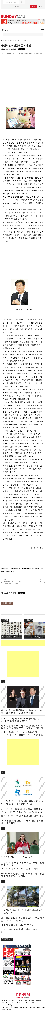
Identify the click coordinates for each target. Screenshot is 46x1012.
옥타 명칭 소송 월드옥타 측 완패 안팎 (19, 869)
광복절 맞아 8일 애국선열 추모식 (17, 925)
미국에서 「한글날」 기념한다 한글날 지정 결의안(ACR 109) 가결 (12, 636)
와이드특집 (39, 53)
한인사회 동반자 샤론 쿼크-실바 (17, 857)
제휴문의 (31, 1000)
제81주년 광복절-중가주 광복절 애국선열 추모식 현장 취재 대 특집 (23, 919)
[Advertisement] (23, 643)
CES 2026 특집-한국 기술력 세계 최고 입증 (22, 816)
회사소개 (4, 1000)
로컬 (7, 40)
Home (3, 40)
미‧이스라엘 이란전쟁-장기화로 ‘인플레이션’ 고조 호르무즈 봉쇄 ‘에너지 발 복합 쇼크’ (22, 812)
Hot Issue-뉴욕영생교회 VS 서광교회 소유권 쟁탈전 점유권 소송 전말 (22, 874)
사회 (3, 828)
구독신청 (39, 1000)
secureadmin (27, 53)
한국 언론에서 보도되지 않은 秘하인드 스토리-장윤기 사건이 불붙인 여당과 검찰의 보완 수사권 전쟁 (22, 735)
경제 (3, 773)
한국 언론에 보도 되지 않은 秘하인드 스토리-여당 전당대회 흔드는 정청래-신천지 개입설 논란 (22, 728)
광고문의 (12, 1000)
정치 (3, 682)
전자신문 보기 (7, 939)
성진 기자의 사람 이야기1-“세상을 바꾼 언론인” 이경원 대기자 (35, 636)
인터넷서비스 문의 (22, 1000)
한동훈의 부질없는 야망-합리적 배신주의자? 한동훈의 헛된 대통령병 (21, 720)
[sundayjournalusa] (13, 16)
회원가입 (40, 6)
